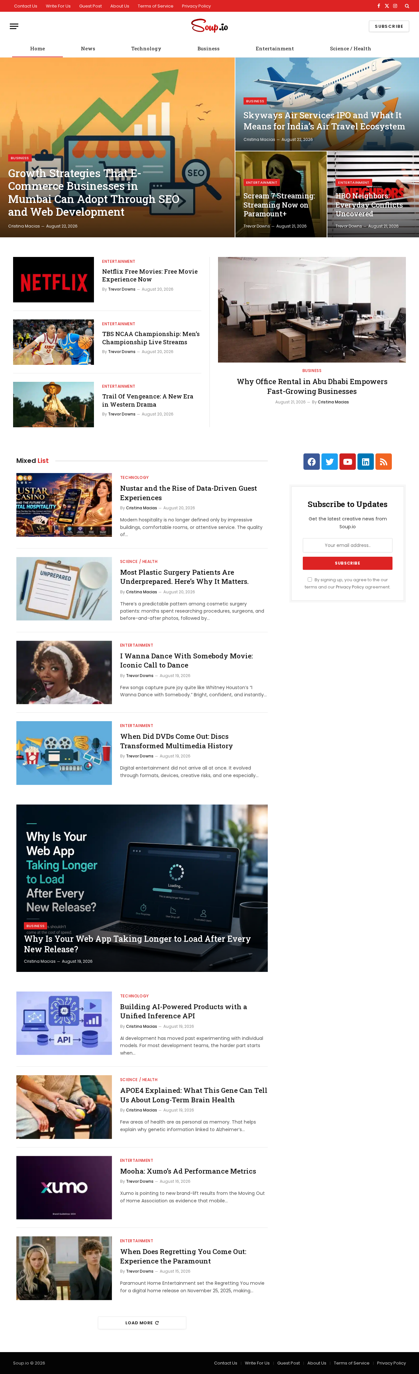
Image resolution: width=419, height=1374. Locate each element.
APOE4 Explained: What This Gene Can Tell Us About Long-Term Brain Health (193, 1095)
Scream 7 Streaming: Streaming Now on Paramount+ (279, 204)
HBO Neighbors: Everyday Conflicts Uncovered (369, 204)
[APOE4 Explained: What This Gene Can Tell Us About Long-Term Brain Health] (64, 1107)
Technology (146, 48)
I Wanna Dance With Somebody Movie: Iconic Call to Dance (186, 660)
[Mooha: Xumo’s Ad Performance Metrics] (64, 1188)
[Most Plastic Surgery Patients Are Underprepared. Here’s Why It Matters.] (64, 589)
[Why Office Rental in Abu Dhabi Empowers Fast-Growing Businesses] (312, 310)
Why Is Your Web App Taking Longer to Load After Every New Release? (137, 944)
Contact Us (25, 6)
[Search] (406, 6)
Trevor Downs (257, 226)
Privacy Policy (196, 6)
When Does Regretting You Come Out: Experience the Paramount (183, 1256)
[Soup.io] (209, 26)
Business (208, 48)
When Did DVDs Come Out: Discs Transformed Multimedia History (176, 741)
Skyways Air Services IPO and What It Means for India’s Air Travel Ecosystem (324, 120)
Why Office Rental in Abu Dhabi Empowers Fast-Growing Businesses (312, 386)
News (88, 48)
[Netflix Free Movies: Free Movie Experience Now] (53, 279)
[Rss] (383, 461)
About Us (119, 6)
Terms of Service (155, 6)
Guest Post (90, 6)
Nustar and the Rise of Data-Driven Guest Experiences (188, 492)
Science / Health (350, 48)
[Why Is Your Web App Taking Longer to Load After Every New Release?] (142, 888)
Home (37, 48)
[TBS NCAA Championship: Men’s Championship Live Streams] (53, 342)
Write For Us (58, 6)
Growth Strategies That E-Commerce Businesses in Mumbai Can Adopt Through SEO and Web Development (93, 192)
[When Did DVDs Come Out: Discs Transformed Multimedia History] (64, 753)
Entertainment (275, 48)
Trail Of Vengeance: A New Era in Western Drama (147, 400)
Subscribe (389, 26)
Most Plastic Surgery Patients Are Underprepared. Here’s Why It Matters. (184, 577)
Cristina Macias (24, 226)
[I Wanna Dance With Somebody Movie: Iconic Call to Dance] (64, 672)
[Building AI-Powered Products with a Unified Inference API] (64, 1023)
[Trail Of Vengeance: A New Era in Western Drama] (53, 404)
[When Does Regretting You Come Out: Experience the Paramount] (64, 1268)
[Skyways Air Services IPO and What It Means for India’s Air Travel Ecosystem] (327, 104)
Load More (139, 1323)
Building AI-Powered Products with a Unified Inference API (183, 1011)
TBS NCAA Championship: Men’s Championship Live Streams (151, 338)
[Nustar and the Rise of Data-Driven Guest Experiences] (64, 505)
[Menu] (14, 26)
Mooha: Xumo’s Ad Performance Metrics (188, 1171)
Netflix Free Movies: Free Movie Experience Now (150, 275)
